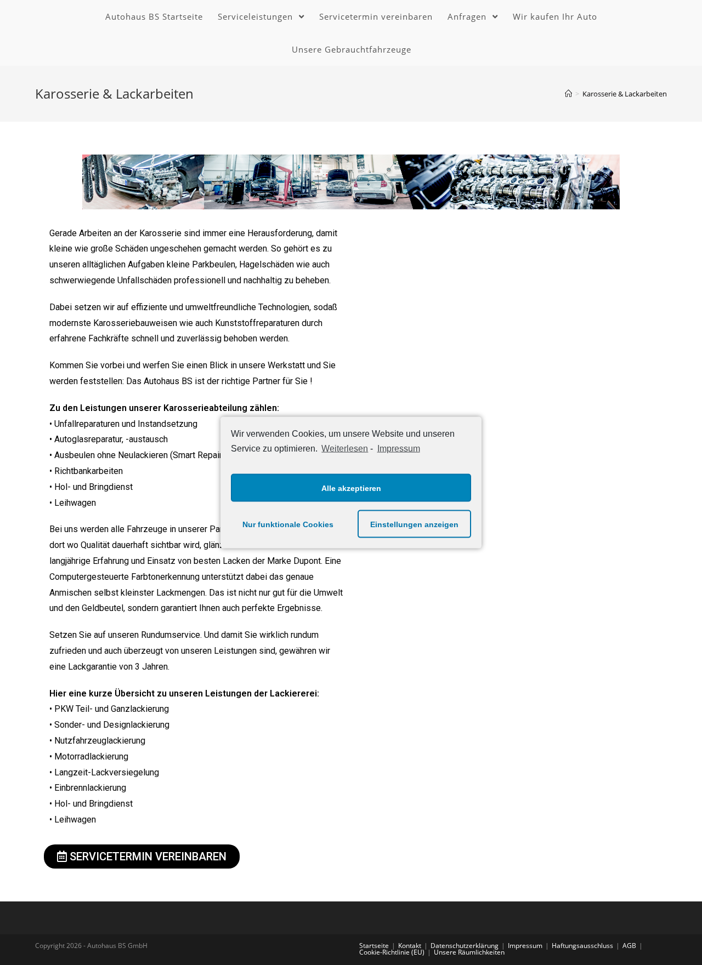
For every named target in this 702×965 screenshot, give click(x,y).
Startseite (374, 945)
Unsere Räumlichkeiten (469, 952)
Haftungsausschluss (582, 945)
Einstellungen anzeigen (414, 523)
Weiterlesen (344, 448)
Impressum (398, 448)
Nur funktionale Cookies (287, 523)
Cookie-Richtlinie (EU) (391, 952)
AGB (629, 945)
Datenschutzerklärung (465, 945)
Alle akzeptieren (351, 487)
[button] (142, 856)
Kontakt (409, 945)
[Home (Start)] (568, 94)
